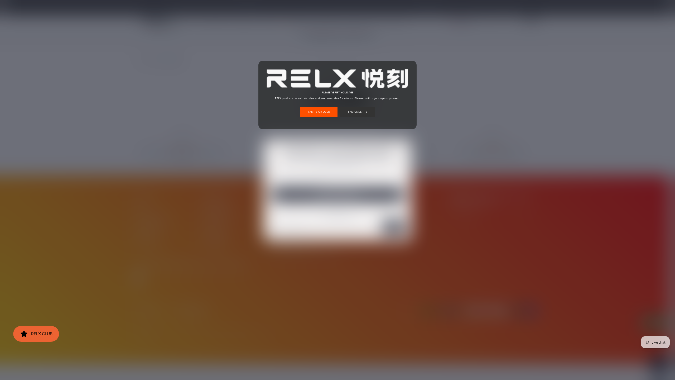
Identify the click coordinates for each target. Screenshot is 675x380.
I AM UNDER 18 (357, 111)
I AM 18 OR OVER (319, 111)
